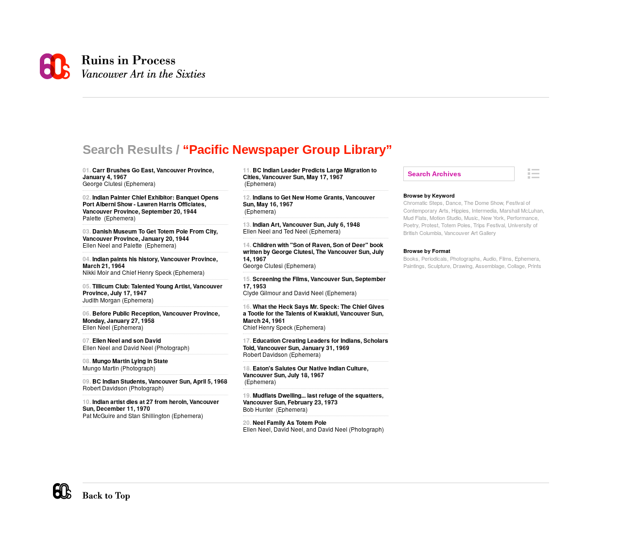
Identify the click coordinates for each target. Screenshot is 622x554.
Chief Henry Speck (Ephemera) (313, 316)
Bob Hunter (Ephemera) (313, 402)
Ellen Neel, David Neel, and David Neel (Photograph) (313, 425)
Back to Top (126, 492)
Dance (453, 202)
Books (410, 258)
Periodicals (434, 258)
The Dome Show (483, 202)
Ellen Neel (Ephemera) (151, 320)
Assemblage (489, 265)
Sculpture (439, 265)
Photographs (465, 258)
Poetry (410, 225)
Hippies (460, 210)
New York (492, 217)
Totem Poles (455, 225)
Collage (516, 265)
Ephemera (527, 258)
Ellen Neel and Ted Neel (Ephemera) (301, 227)
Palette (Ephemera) (151, 207)
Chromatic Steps (423, 202)
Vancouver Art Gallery (470, 232)
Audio (489, 258)
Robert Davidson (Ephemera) (315, 347)
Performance (522, 217)
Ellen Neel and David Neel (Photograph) (136, 343)
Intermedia (484, 210)
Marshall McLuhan (521, 210)
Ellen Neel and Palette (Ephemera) (150, 238)
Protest (429, 225)
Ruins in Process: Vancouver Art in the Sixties (125, 66)
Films (505, 258)
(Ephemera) (310, 177)
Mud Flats (415, 217)
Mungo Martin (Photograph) (125, 363)
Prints (534, 265)
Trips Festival (489, 225)
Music (471, 217)
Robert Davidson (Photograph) (155, 384)
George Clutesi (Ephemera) (313, 254)
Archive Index (533, 173)
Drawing (462, 265)
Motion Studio (445, 217)
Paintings (414, 265)
